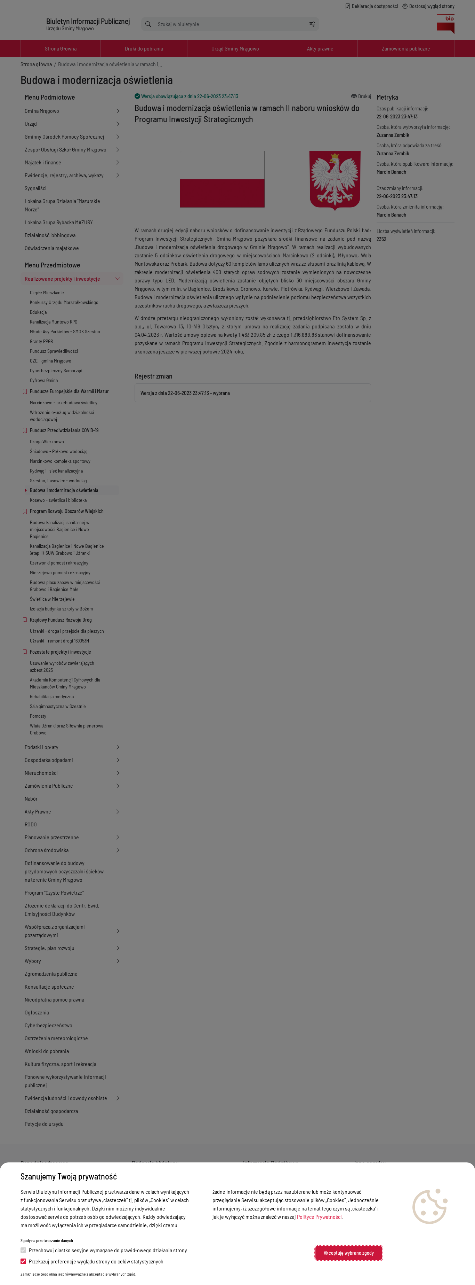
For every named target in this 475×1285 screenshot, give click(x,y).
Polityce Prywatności (319, 1216)
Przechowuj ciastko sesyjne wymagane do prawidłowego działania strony (108, 1250)
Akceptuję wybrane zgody (349, 1253)
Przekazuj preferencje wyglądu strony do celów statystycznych (96, 1261)
